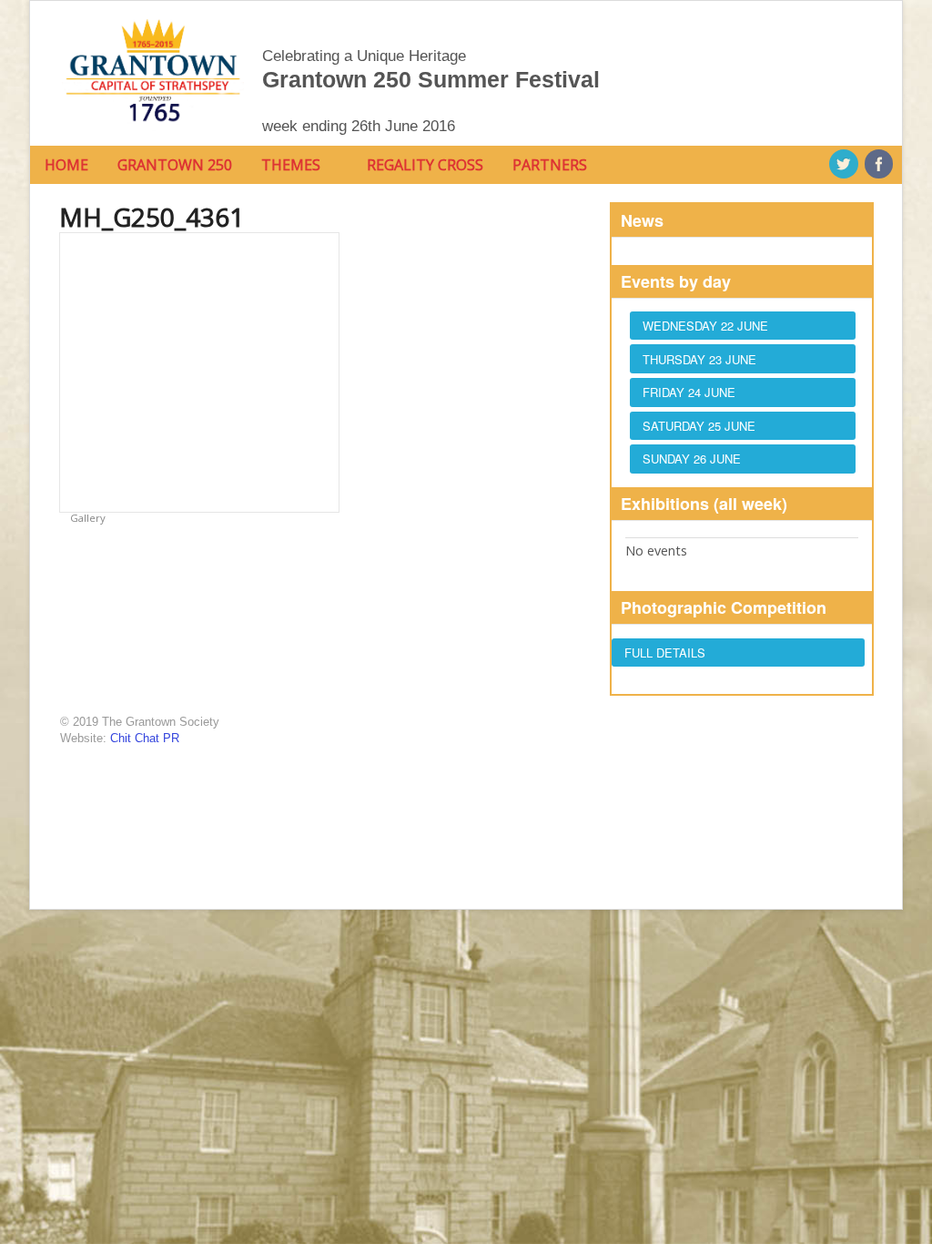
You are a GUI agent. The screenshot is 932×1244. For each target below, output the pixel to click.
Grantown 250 (174, 165)
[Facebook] (880, 165)
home (66, 165)
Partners (549, 165)
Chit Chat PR (144, 738)
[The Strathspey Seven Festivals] (153, 126)
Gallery (86, 518)
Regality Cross (425, 165)
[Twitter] (844, 165)
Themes (290, 165)
